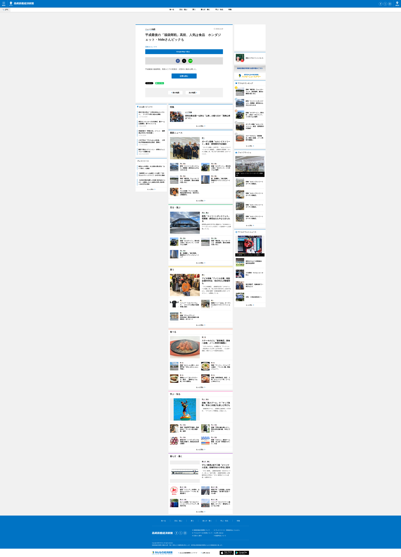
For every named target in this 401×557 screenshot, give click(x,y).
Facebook (380, 4)
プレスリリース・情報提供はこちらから (227, 530)
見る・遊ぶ (183, 9)
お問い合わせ (219, 533)
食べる (171, 9)
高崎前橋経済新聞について (202, 530)
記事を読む (184, 76)
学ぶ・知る (219, 9)
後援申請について (220, 535)
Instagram (390, 4)
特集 (230, 9)
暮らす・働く (205, 9)
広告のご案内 (198, 535)
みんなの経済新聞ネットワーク (162, 552)
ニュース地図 (150, 29)
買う (194, 9)
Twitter (385, 4)
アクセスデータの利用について (203, 533)
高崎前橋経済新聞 (21, 4)
